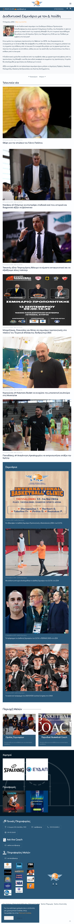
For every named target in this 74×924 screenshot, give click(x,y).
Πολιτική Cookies (34, 904)
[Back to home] (37, 3)
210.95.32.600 (9, 9)
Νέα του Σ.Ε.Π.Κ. (21, 22)
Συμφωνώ (9, 918)
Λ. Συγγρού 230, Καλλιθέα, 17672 (16, 827)
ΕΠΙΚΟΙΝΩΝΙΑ (59, 9)
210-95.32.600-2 (54, 827)
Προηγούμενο (33, 77)
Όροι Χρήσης (7, 904)
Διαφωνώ (19, 918)
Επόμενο (41, 77)
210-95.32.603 (11, 832)
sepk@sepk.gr (21, 9)
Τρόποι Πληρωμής (47, 904)
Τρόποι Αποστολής (60, 904)
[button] (70, 3)
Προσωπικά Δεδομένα (19, 904)
